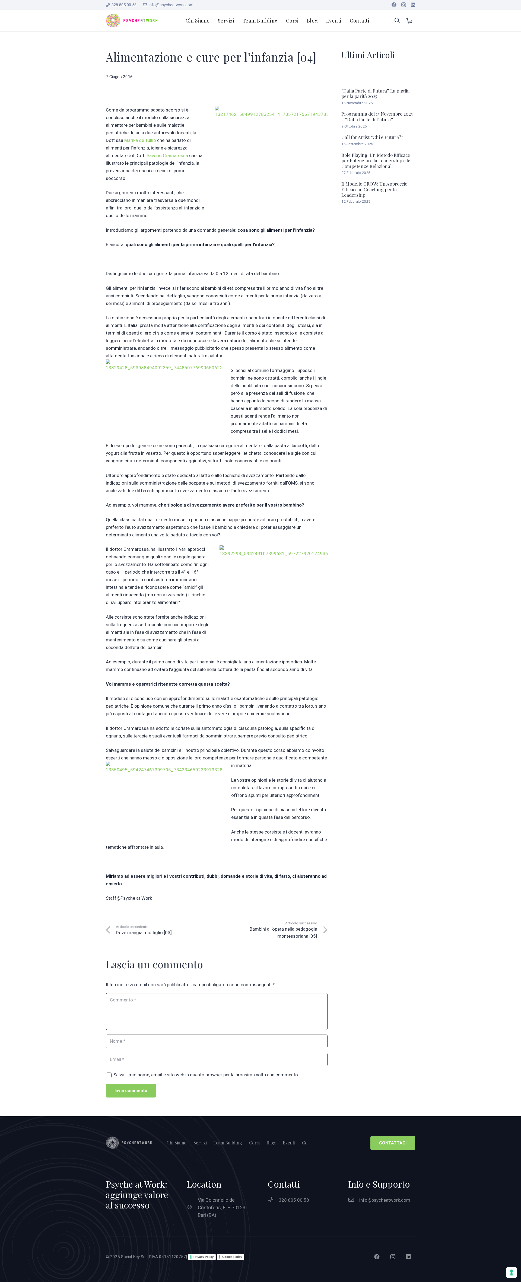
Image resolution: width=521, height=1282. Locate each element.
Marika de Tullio (140, 140)
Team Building (228, 1143)
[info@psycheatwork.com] (353, 1200)
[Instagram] (403, 5)
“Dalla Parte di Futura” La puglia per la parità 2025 (375, 93)
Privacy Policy (203, 1257)
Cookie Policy (232, 1257)
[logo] (131, 20)
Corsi (254, 1143)
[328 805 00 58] (273, 1200)
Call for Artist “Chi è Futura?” (372, 137)
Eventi (289, 1143)
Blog (271, 1143)
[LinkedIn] (413, 4)
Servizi (200, 1143)
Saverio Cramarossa (167, 155)
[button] (397, 20)
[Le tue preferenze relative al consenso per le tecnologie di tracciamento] (511, 1272)
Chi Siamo (176, 1143)
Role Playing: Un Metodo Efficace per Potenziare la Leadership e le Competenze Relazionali (375, 160)
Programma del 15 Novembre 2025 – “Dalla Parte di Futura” (377, 116)
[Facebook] (394, 4)
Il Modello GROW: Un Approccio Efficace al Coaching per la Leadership (374, 189)
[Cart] (409, 20)
